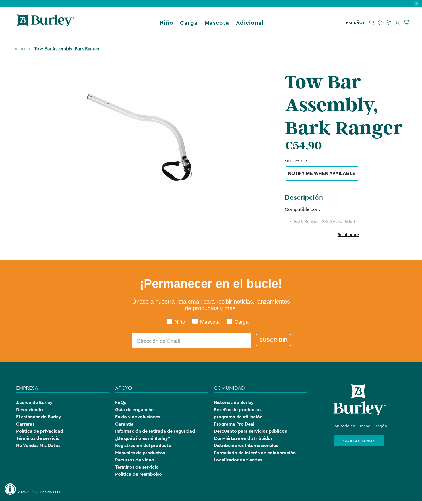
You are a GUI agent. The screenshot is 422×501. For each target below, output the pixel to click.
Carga (189, 22)
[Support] (381, 22)
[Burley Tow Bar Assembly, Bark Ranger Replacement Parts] (142, 135)
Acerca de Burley (34, 402)
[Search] (372, 22)
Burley (32, 492)
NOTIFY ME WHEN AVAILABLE (322, 173)
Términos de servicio (38, 438)
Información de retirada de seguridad (155, 431)
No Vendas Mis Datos (38, 445)
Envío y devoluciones (137, 417)
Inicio (19, 48)
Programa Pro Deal (234, 424)
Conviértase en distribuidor (243, 438)
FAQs (120, 402)
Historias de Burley (234, 402)
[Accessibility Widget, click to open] (10, 489)
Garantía (124, 424)
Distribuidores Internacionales (246, 445)
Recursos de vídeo (134, 460)
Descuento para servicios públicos (250, 431)
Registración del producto (143, 445)
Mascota (217, 22)
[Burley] (45, 22)
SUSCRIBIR (273, 340)
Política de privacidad (39, 431)
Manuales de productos (140, 453)
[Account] (397, 22)
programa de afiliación (238, 417)
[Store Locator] (389, 22)
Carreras (25, 424)
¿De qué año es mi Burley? (142, 438)
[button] (356, 22)
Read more (348, 234)
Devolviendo (29, 410)
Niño (166, 22)
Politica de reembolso (138, 474)
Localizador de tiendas (238, 460)
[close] (416, 3)
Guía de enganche (134, 410)
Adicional (250, 22)
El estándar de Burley (38, 417)
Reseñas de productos (237, 410)
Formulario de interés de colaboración (255, 453)
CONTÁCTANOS (359, 440)
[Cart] (406, 22)
